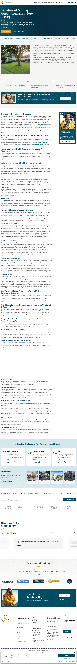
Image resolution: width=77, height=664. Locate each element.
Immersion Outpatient (32, 480)
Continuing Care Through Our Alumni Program (38, 641)
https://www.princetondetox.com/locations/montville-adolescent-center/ (34, 410)
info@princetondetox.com (22, 641)
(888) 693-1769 (72, 2)
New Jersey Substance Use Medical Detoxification (37, 38)
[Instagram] (65, 637)
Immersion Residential (44, 480)
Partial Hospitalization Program (37, 635)
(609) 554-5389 (20, 627)
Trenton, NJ (24, 493)
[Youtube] (67, 637)
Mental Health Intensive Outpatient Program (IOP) (53, 621)
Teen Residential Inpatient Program (53, 630)
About (33, 617)
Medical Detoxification (36, 630)
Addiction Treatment (36, 628)
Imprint (9, 661)
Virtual (33, 638)
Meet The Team (35, 620)
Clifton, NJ (31, 493)
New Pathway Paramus (69, 480)
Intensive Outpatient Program (38, 637)
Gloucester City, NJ (65, 493)
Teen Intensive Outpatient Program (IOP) (53, 636)
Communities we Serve (37, 624)
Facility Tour (34, 619)
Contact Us (34, 625)
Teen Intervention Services (53, 626)
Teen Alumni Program (52, 639)
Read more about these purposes (70, 661)
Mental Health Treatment (52, 615)
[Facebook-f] (63, 637)
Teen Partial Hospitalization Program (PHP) (53, 633)
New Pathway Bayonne (56, 480)
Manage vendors (61, 661)
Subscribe (67, 631)
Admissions (34, 622)
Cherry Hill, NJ (38, 493)
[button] (74, 652)
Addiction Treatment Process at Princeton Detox (14, 38)
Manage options (67, 658)
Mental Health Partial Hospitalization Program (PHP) (53, 618)
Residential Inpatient (36, 632)
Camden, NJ (46, 493)
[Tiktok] (71, 637)
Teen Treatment (50, 624)
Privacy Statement (5, 661)
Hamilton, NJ (17, 493)
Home (2, 38)
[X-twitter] (73, 637)
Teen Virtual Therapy (51, 638)
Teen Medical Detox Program (53, 628)
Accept (66, 655)
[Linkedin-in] (69, 637)
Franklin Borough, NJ (55, 493)
